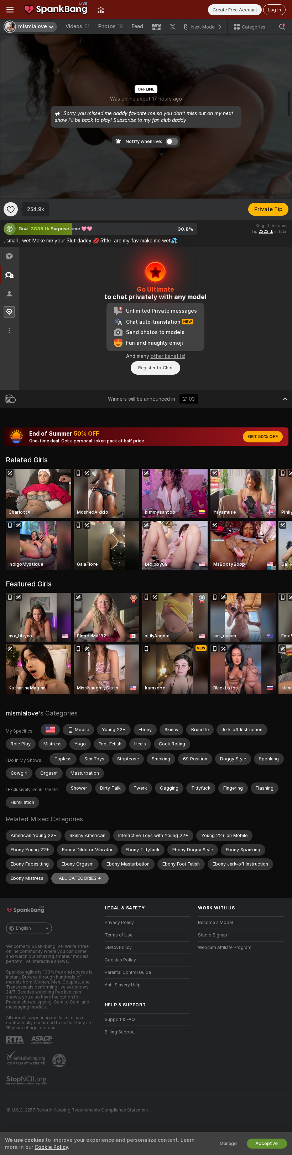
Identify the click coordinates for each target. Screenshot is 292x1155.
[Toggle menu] (10, 9)
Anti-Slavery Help (123, 984)
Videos (77, 26)
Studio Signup (212, 935)
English (23, 928)
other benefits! (168, 356)
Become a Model (215, 922)
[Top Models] (100, 9)
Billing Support (120, 1032)
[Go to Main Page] (55, 9)
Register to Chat (155, 367)
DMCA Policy (118, 947)
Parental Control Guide (128, 972)
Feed (137, 26)
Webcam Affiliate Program (224, 947)
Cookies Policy (120, 960)
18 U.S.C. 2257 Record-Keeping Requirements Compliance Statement (77, 1110)
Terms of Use (118, 935)
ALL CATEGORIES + (80, 878)
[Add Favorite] (11, 209)
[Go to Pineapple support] (59, 1060)
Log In (274, 9)
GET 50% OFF (263, 436)
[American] (50, 729)
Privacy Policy (119, 922)
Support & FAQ (120, 1019)
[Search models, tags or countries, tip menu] (282, 26)
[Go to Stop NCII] (27, 1080)
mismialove (22, 713)
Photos (110, 26)
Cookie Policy (51, 1147)
